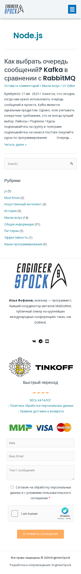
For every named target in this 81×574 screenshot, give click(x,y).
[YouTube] (47, 341)
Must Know (12, 198)
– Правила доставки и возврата (40, 411)
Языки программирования (23, 244)
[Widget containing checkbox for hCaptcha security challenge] (40, 513)
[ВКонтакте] (34, 341)
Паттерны (11, 231)
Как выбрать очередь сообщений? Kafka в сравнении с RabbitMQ (39, 70)
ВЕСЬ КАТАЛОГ (40, 400)
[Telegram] (41, 341)
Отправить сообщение (40, 534)
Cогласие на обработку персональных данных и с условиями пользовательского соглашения (40, 492)
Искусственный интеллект (23, 204)
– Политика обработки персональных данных (40, 405)
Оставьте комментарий (21, 86)
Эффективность (16, 237)
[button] (72, 9)
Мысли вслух (51, 86)
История (10, 211)
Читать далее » (15, 144)
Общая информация (19, 224)
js (5, 191)
